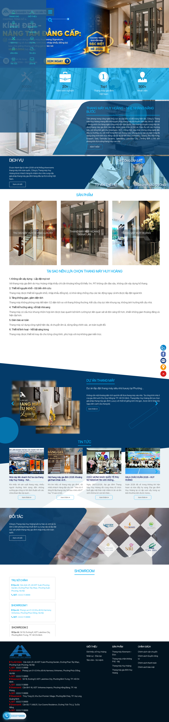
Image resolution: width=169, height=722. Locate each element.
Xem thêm (94, 147)
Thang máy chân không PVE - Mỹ (122, 660)
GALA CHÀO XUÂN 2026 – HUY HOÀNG (139, 478)
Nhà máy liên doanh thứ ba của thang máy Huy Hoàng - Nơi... (26, 478)
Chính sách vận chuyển (147, 652)
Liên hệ (32, 64)
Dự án (32, 43)
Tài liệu (32, 53)
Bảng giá (14, 27)
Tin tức (13, 64)
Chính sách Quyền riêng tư (148, 657)
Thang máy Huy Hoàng (121, 666)
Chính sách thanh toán (147, 663)
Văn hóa (14, 53)
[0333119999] (6, 715)
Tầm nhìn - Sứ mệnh (94, 660)
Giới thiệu (32, 16)
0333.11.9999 (22, 667)
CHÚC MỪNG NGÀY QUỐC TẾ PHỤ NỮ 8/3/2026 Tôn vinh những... (103, 478)
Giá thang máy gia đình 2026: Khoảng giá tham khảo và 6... (65, 478)
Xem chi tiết (17, 184)
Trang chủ (14, 16)
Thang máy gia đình (32, 29)
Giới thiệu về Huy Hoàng (96, 652)
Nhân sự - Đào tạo (94, 656)
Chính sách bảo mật (146, 667)
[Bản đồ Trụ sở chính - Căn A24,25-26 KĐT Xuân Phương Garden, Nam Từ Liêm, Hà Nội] (110, 607)
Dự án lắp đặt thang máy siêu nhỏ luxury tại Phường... (115, 388)
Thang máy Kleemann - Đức (122, 653)
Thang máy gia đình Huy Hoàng (122, 671)
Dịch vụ (14, 43)
